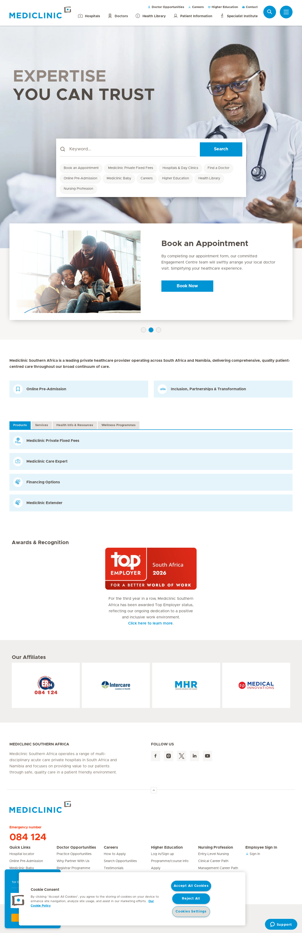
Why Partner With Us (73, 861)
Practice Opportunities (74, 854)
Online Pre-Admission (80, 178)
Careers (197, 7)
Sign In (254, 854)
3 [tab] (158, 330)
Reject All (191, 898)
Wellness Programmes (118, 425)
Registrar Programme (73, 868)
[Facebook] (155, 756)
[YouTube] (207, 756)
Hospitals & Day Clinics (180, 168)
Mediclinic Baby (119, 178)
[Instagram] (168, 756)
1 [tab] (143, 330)
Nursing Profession (78, 188)
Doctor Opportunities (167, 7)
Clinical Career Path (213, 861)
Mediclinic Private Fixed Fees (130, 168)
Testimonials (113, 868)
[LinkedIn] (194, 756)
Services (41, 425)
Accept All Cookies (191, 886)
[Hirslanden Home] (50, 807)
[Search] (270, 11)
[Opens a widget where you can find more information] (281, 925)
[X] (181, 756)
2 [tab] (151, 330)
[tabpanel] (151, 272)
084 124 (27, 837)
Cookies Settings (191, 911)
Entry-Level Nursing (213, 854)
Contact (251, 7)
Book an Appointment (81, 168)
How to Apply (115, 854)
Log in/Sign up (162, 854)
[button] (18, 900)
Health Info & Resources (74, 425)
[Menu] (286, 12)
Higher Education (224, 7)
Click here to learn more (150, 623)
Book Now (187, 286)
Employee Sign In (261, 847)
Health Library (209, 178)
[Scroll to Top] (154, 790)
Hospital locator (21, 854)
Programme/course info (170, 861)
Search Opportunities (120, 861)
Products (20, 425)
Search (221, 149)
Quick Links (19, 847)
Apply (155, 868)
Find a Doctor (218, 168)
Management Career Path (218, 868)
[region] (132, 898)
